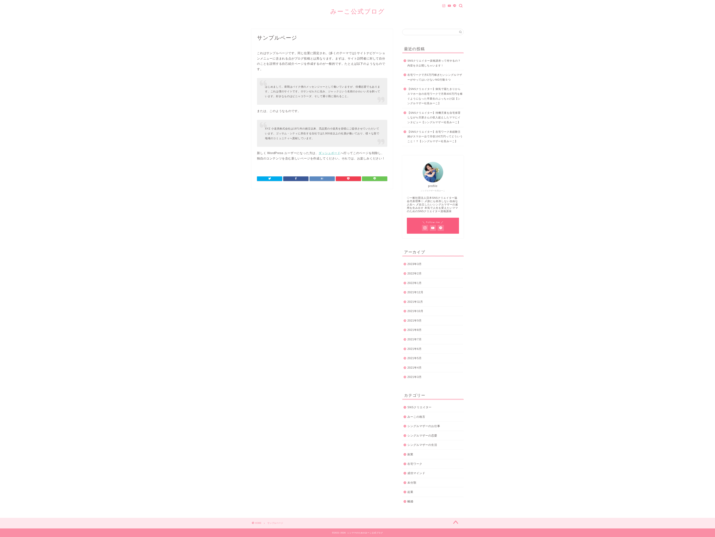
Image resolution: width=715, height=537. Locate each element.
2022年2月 (414, 273)
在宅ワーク (414, 463)
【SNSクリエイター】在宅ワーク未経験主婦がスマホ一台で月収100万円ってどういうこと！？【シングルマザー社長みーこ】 (435, 136)
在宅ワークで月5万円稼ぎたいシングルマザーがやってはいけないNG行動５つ (434, 77)
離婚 (410, 501)
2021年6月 (414, 348)
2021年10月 (415, 311)
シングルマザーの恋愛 (422, 435)
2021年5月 (414, 358)
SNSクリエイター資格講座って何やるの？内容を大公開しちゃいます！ (434, 63)
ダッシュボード (330, 153)
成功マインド (416, 473)
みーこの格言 (416, 416)
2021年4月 (414, 367)
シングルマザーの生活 (422, 444)
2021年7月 (414, 339)
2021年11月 (415, 301)
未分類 (411, 482)
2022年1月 (414, 283)
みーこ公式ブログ (357, 11)
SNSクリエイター (419, 407)
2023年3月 (414, 264)
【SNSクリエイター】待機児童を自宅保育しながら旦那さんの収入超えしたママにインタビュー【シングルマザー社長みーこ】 (434, 117)
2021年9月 (414, 320)
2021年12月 (415, 292)
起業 (410, 491)
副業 (410, 454)
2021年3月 (414, 376)
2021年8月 (414, 329)
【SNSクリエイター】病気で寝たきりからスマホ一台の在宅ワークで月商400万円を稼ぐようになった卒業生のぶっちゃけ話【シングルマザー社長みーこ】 (435, 96)
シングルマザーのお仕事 (423, 426)
